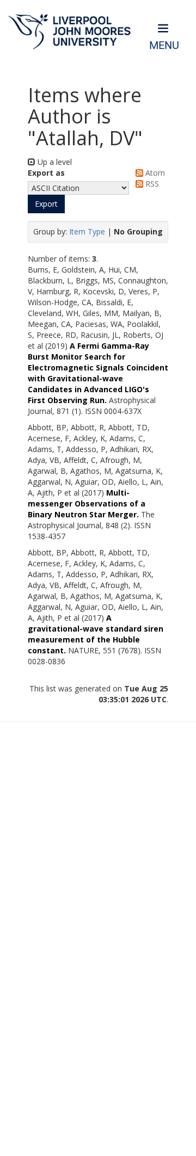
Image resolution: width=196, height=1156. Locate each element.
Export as (46, 173)
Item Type (87, 231)
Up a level (53, 162)
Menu (164, 45)
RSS (151, 183)
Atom (154, 173)
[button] (46, 204)
